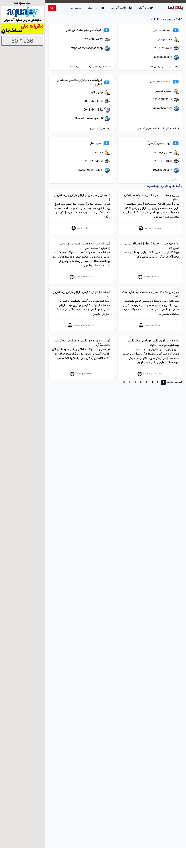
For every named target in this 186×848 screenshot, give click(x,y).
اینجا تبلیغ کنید (22, 3)
